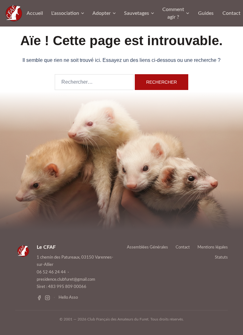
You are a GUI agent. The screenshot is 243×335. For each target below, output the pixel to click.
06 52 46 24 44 (51, 272)
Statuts (221, 257)
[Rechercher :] (94, 82)
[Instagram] (47, 297)
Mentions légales (212, 247)
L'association (65, 13)
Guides (206, 13)
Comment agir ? (173, 13)
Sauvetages (136, 13)
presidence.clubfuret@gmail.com (66, 280)
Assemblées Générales (147, 247)
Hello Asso (68, 298)
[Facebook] (39, 297)
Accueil (35, 13)
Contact (231, 13)
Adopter (101, 13)
